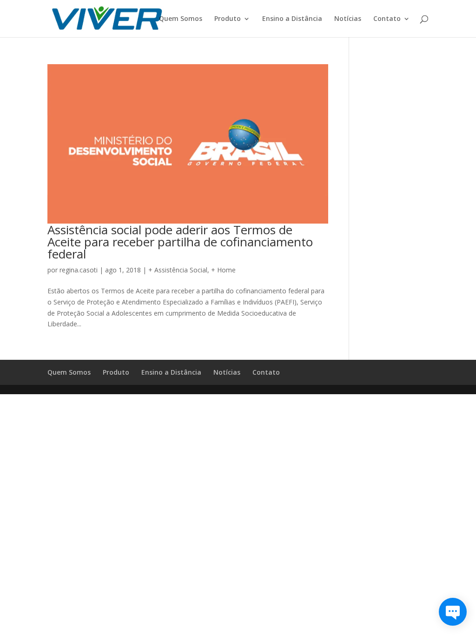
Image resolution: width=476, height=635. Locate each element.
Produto (227, 19)
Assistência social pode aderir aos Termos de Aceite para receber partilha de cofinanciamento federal (180, 241)
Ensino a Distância (292, 19)
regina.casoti (79, 269)
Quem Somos (180, 19)
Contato (387, 19)
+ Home (223, 269)
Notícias (347, 19)
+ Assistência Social (177, 269)
